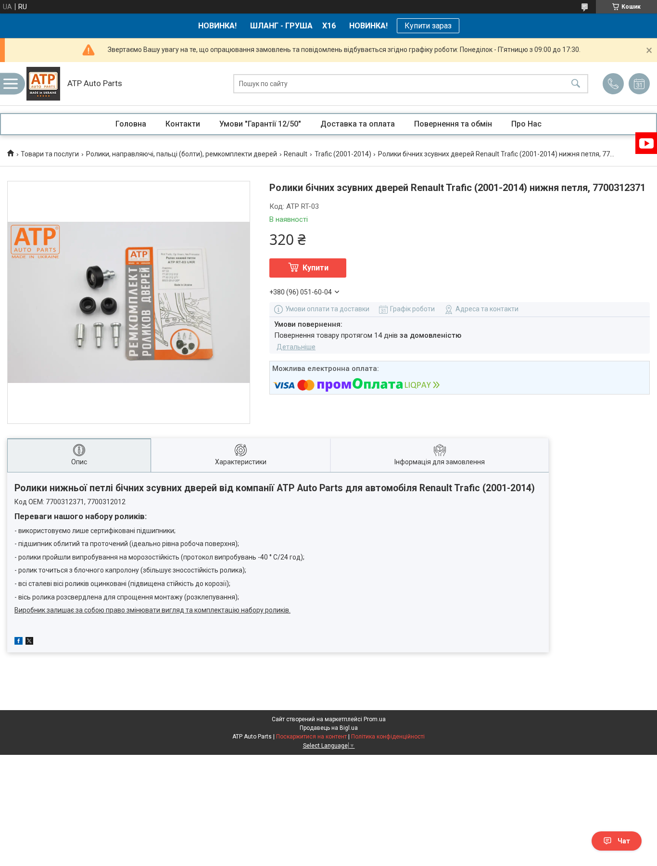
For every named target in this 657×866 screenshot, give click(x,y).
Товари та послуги (50, 154)
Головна (130, 123)
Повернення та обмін (453, 123)
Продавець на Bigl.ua (329, 728)
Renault (295, 154)
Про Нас (526, 123)
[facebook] (18, 642)
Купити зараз (428, 25)
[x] (29, 642)
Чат (624, 841)
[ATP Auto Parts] (43, 84)
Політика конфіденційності (388, 736)
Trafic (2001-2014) (343, 154)
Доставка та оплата (357, 123)
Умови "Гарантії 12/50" (260, 123)
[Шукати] (575, 84)
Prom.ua (375, 719)
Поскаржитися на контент (311, 736)
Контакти (182, 123)
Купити (315, 267)
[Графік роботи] (639, 83)
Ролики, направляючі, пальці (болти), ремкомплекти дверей (181, 154)
